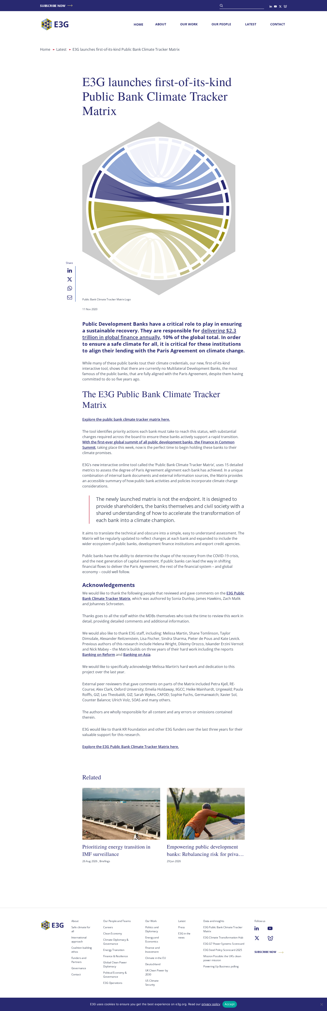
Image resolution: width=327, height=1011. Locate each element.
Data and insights (213, 921)
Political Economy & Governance (115, 975)
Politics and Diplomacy (152, 929)
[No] (321, 1004)
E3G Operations (112, 983)
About (160, 24)
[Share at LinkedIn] (69, 270)
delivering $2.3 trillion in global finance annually (159, 333)
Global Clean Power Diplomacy (115, 964)
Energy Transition (113, 950)
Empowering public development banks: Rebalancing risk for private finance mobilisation (204, 850)
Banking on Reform (98, 654)
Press (181, 927)
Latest (250, 24)
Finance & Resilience (115, 956)
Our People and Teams (117, 921)
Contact (277, 24)
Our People (221, 24)
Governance (78, 968)
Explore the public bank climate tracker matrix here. (126, 419)
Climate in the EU (155, 958)
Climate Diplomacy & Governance (115, 942)
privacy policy (211, 1004)
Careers (108, 927)
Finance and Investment (152, 950)
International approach (79, 939)
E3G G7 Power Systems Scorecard (223, 944)
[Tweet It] (69, 279)
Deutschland (152, 964)
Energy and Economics (152, 939)
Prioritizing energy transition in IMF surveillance (116, 850)
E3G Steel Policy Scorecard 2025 (222, 950)
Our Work (189, 24)
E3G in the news (184, 935)
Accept (230, 1004)
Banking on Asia (136, 654)
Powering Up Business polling (221, 966)
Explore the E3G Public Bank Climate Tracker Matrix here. (130, 746)
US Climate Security (152, 983)
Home (138, 24)
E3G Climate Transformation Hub (223, 937)
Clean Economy (112, 933)
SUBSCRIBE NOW (52, 6)
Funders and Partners (78, 960)
